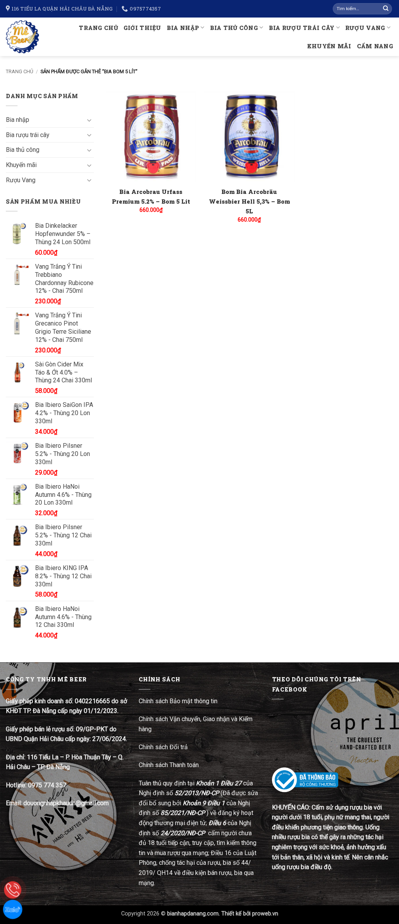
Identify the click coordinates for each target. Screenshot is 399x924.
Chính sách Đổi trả (164, 747)
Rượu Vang (365, 28)
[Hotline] (12, 890)
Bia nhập (183, 28)
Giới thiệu (142, 28)
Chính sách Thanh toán (169, 765)
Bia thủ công (234, 28)
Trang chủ (98, 28)
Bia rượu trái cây (302, 28)
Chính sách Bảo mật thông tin (178, 701)
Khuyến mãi (329, 46)
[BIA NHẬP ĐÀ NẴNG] (23, 37)
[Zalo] (12, 909)
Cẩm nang (375, 46)
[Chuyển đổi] (89, 120)
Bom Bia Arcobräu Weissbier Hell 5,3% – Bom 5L (249, 201)
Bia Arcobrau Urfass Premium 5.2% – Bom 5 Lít (151, 196)
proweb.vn (265, 913)
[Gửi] (386, 9)
